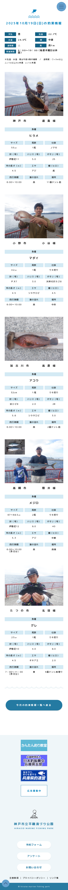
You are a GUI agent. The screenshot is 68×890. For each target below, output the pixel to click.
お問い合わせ (34, 867)
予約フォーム (34, 844)
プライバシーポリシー (34, 878)
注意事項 (14, 878)
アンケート (34, 856)
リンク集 (54, 878)
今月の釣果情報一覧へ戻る (34, 705)
